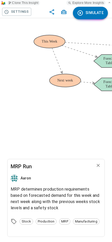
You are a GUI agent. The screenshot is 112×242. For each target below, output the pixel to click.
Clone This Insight (25, 3)
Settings (20, 12)
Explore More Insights (88, 3)
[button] (26, 221)
